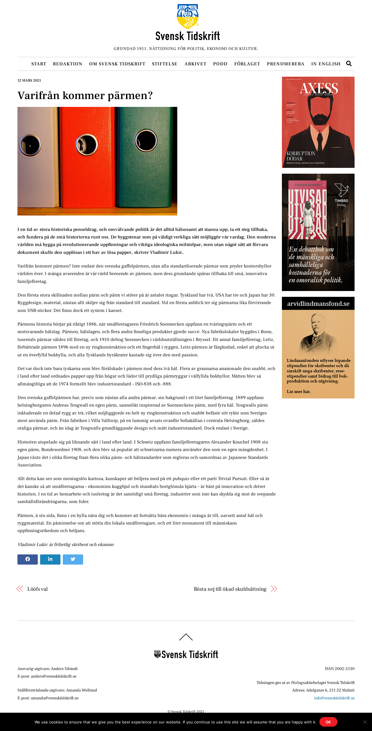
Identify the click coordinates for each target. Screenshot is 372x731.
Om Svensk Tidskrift (117, 64)
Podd (220, 64)
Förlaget (247, 64)
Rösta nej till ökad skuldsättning (230, 588)
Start (38, 64)
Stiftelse (165, 64)
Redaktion (68, 64)
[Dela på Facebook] (27, 559)
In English (326, 64)
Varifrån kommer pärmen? (85, 95)
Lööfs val (37, 588)
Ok (329, 722)
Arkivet (195, 64)
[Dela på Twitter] (73, 559)
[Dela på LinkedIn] (50, 559)
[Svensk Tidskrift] (188, 38)
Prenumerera (286, 64)
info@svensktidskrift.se (334, 698)
